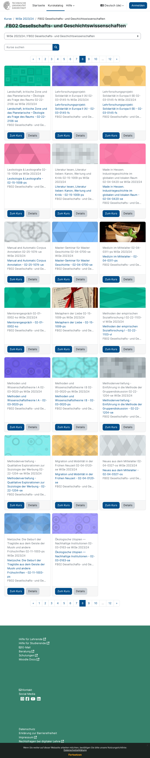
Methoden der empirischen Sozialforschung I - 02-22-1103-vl (120, 330)
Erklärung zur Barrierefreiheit (38, 733)
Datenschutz (27, 729)
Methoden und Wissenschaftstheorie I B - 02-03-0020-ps (75, 400)
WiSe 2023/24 (25, 18)
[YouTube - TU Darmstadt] (33, 699)
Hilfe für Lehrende (30, 639)
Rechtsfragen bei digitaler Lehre (39, 741)
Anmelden (138, 5)
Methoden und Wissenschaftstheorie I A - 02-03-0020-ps (27, 400)
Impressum (26, 737)
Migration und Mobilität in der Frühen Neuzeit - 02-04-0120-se (75, 478)
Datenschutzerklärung (75, 750)
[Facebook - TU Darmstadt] (28, 699)
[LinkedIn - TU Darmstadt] (39, 699)
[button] (112, 5)
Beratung (25, 651)
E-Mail (26, 647)
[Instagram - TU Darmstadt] (22, 699)
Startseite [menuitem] (38, 5)
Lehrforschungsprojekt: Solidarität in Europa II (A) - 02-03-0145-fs (75, 108)
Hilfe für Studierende (32, 643)
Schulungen (26, 655)
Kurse (8, 18)
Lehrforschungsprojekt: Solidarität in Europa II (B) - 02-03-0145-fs (122, 108)
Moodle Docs (27, 659)
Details (32, 135)
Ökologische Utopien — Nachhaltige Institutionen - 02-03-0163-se (75, 556)
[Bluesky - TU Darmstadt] (19, 699)
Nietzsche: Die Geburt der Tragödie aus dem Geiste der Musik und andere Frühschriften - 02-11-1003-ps (26, 568)
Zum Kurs (16, 135)
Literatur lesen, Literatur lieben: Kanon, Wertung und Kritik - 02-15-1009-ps (73, 190)
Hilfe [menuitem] (69, 5)
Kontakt (27, 690)
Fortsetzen (75, 754)
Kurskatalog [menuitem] (55, 5)
